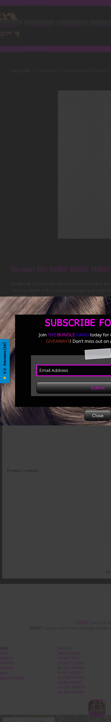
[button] (97, 415)
